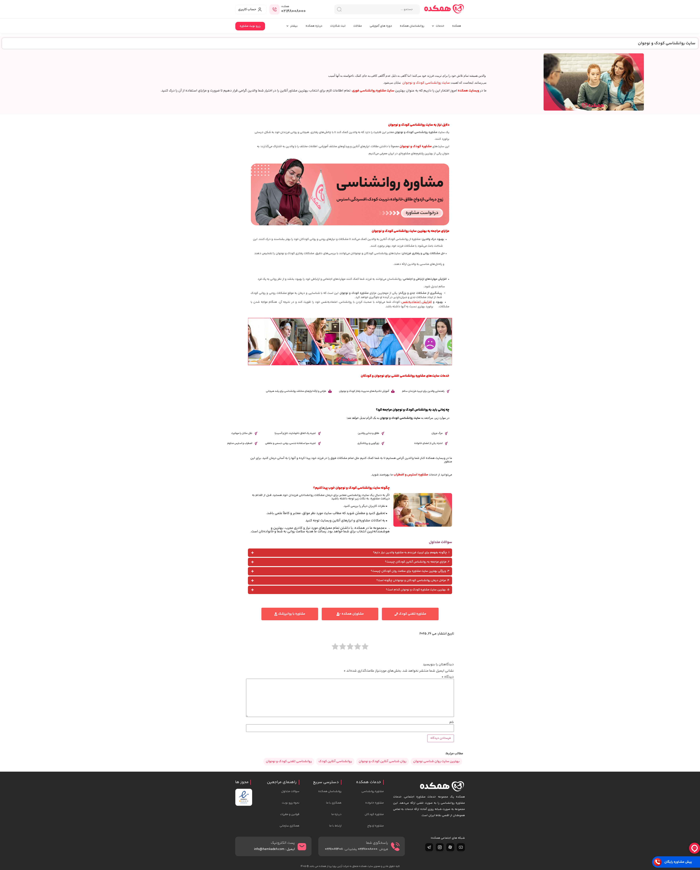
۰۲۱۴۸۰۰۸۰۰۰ (293, 11)
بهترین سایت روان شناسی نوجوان (436, 761)
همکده (456, 26)
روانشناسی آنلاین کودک (335, 761)
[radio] (365, 647)
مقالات (357, 26)
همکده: (285, 7)
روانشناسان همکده (412, 26)
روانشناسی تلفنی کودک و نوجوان (289, 761)
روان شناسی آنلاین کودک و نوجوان (382, 761)
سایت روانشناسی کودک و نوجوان (426, 82)
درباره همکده (314, 26)
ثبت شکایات (337, 26)
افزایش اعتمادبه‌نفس (416, 302)
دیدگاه (448, 677)
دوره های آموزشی (381, 26)
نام (451, 722)
